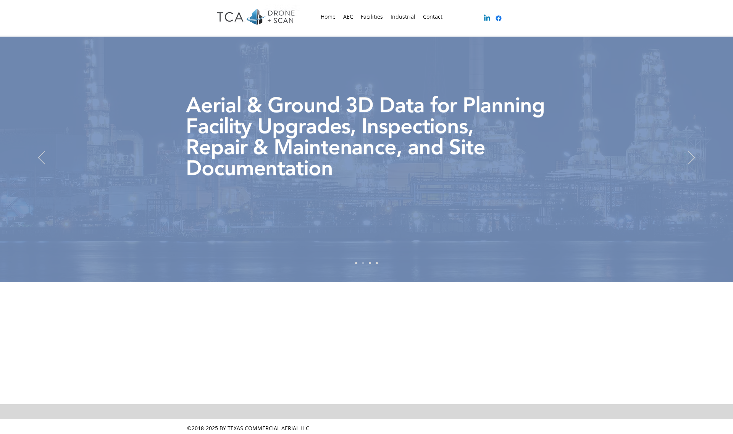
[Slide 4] (377, 263)
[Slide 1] (356, 263)
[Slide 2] (363, 263)
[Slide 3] (370, 263)
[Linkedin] (487, 18)
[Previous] (41, 158)
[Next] (691, 158)
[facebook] (498, 18)
